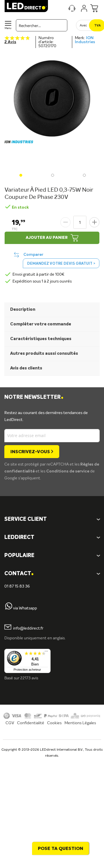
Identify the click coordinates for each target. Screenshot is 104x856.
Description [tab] (22, 309)
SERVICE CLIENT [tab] (25, 519)
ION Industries (85, 40)
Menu (8, 28)
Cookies (54, 723)
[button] (20, 174)
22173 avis (29, 678)
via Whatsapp (25, 608)
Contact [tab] (19, 574)
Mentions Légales (80, 723)
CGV (9, 723)
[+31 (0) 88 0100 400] (8, 608)
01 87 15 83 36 (17, 586)
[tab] (52, 537)
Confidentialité (30, 723)
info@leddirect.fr (28, 628)
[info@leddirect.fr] (7, 628)
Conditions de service (68, 471)
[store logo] (26, 6)
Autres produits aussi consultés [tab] (44, 353)
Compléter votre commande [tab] (40, 324)
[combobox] (41, 25)
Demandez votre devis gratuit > (61, 264)
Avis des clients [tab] (26, 368)
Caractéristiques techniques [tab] (40, 339)
